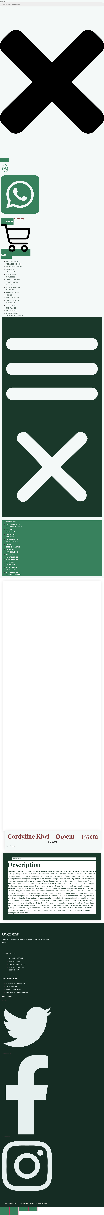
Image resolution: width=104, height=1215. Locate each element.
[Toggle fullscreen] (13, 1209)
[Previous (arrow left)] (4, 1213)
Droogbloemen (13, 279)
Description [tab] (16, 859)
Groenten (10, 290)
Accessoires (12, 261)
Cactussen (11, 274)
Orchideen (11, 305)
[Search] (4, 160)
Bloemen (10, 269)
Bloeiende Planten (14, 266)
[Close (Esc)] (32, 1209)
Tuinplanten (11, 308)
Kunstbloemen (12, 298)
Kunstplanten (12, 300)
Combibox (10, 277)
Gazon (9, 285)
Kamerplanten (12, 292)
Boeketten (11, 272)
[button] (52, 417)
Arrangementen (13, 264)
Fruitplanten (12, 282)
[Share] (23, 1209)
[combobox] (52, 4)
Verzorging (11, 310)
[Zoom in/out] (4, 1209)
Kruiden (9, 295)
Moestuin (10, 303)
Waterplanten (12, 313)
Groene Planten (13, 287)
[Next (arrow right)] (13, 1213)
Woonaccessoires (14, 316)
